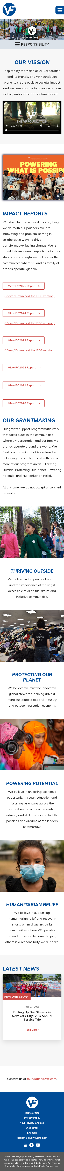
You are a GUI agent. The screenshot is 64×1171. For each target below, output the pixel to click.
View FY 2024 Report (22, 313)
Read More (31, 1029)
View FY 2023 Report (22, 340)
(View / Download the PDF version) (29, 296)
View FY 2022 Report (22, 367)
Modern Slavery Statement (32, 1138)
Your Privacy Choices (32, 1123)
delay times (49, 1159)
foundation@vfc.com (41, 1079)
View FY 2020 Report (22, 403)
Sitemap (32, 1133)
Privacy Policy (32, 1118)
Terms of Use (32, 1113)
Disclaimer (32, 1128)
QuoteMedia (38, 1156)
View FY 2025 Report (22, 286)
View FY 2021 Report (22, 385)
